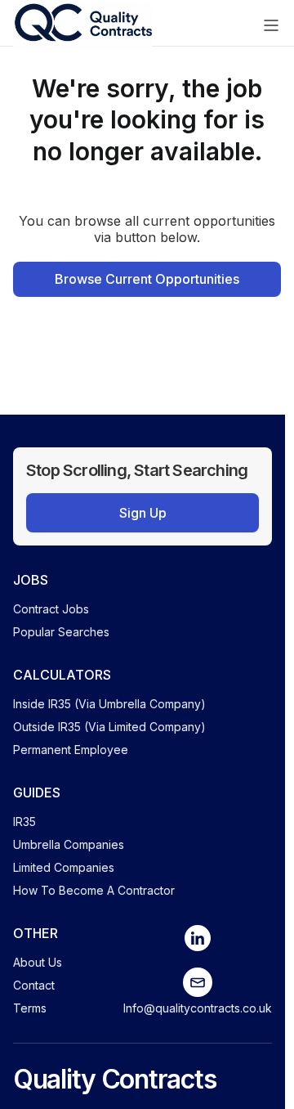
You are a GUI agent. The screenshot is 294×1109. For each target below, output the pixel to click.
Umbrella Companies (68, 844)
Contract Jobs (51, 609)
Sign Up (143, 513)
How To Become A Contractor (94, 890)
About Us (37, 962)
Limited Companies (63, 867)
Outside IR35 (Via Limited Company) (109, 727)
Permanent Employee (70, 750)
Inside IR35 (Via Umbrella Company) (109, 704)
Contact (34, 985)
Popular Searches (61, 632)
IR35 (24, 821)
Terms (30, 1008)
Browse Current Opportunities (147, 279)
